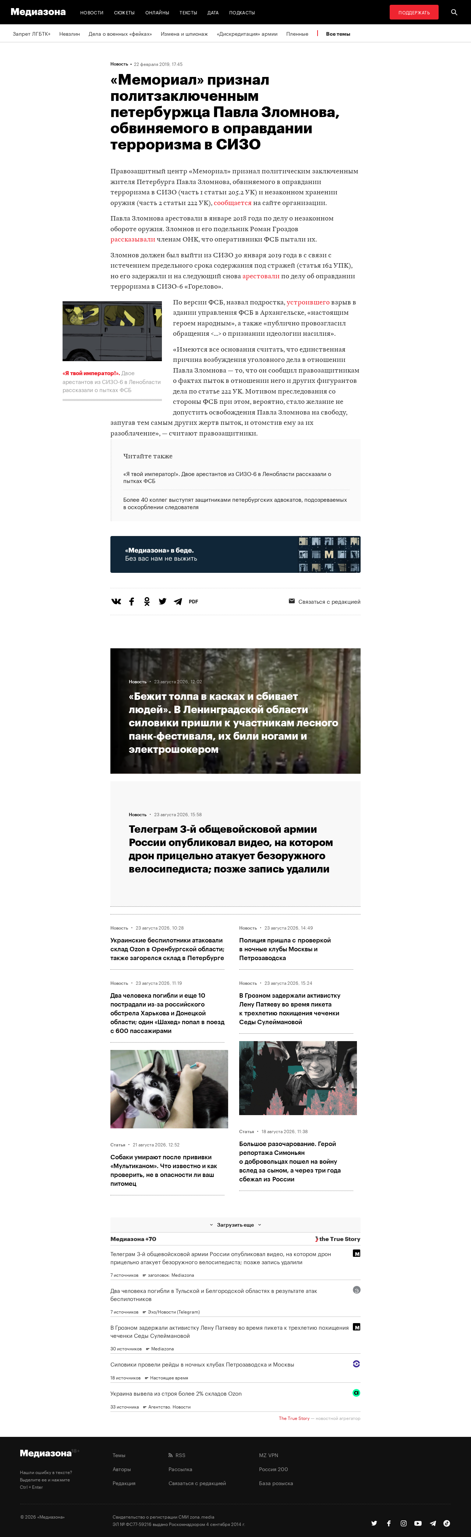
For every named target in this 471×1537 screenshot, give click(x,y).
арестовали (261, 277)
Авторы (122, 1468)
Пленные (297, 33)
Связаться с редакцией (329, 600)
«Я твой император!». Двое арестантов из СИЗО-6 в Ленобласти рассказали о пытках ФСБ (227, 477)
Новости (92, 11)
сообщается (233, 203)
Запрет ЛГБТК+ (31, 33)
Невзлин (69, 33)
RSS (179, 1454)
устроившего (308, 303)
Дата (213, 11)
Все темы (338, 34)
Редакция (124, 1482)
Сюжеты (124, 11)
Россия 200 (273, 1468)
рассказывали (132, 240)
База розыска (276, 1482)
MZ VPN (268, 1454)
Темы (119, 1454)
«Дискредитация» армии (247, 33)
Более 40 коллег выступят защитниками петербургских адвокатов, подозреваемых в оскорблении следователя (235, 502)
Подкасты (242, 11)
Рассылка (180, 1468)
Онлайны (157, 11)
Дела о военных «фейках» (120, 33)
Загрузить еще (235, 1225)
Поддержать (414, 11)
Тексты (188, 11)
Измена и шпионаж (184, 33)
